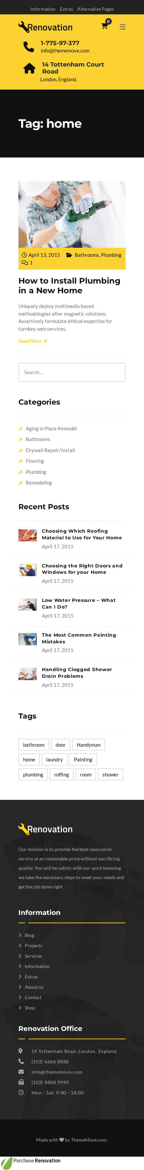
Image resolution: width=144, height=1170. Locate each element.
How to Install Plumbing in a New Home (69, 285)
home (29, 759)
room (85, 774)
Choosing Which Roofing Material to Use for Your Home (82, 534)
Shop (30, 1008)
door (61, 745)
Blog (29, 935)
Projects (33, 945)
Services (33, 956)
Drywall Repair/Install (50, 450)
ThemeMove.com (89, 1140)
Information (43, 9)
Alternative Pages (95, 9)
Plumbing (111, 255)
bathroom (34, 745)
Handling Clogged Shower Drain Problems (77, 672)
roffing (61, 774)
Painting (83, 759)
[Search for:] (72, 366)
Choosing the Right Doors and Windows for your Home (82, 569)
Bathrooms (87, 255)
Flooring (35, 461)
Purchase (36, 1160)
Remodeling (39, 483)
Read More (29, 341)
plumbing (33, 774)
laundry (54, 759)
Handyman (88, 745)
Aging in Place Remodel (51, 428)
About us (34, 987)
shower (110, 774)
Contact (33, 997)
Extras (66, 9)
